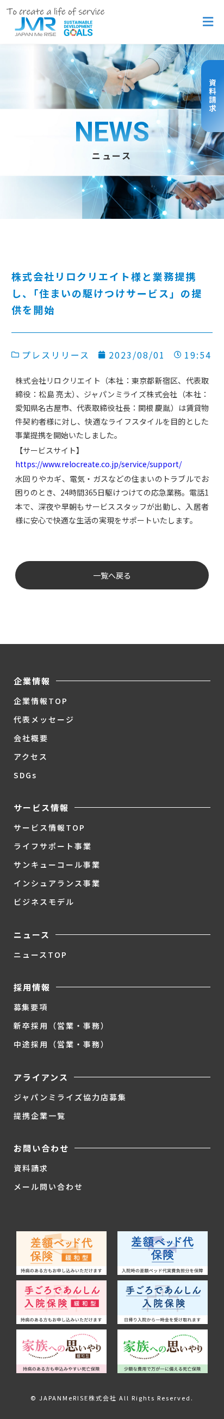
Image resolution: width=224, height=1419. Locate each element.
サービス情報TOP (49, 827)
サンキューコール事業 (57, 864)
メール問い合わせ (48, 1186)
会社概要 (31, 737)
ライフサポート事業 (53, 845)
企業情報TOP (41, 700)
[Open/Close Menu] (207, 21)
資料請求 (31, 1167)
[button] (112, 575)
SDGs (25, 775)
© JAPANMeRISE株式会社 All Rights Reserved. (112, 1397)
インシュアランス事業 (57, 883)
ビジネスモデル (44, 901)
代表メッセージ (44, 719)
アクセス (31, 756)
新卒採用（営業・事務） (61, 1025)
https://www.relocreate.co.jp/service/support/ (98, 463)
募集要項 (31, 1006)
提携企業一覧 (40, 1115)
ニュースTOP (40, 954)
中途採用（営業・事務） (61, 1044)
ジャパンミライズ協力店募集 (70, 1097)
